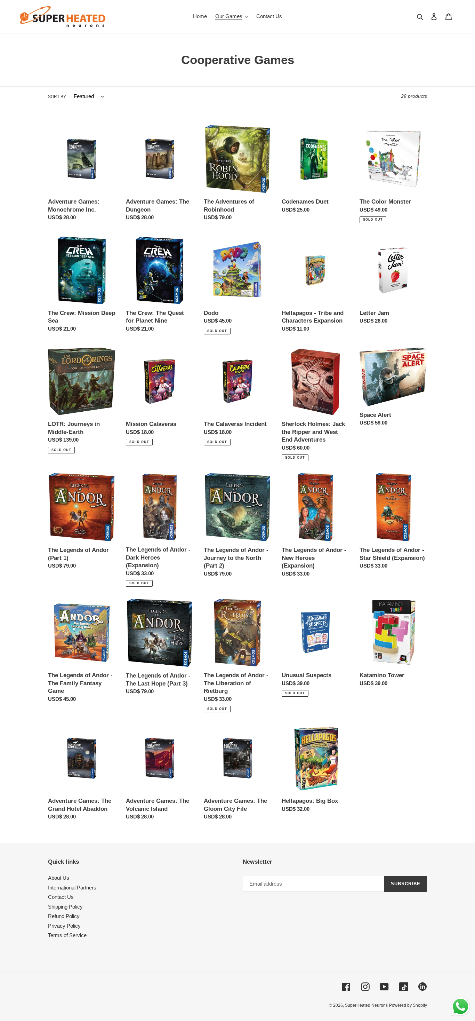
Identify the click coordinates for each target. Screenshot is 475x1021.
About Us (58, 878)
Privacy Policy (64, 926)
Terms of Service (67, 935)
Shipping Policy (65, 907)
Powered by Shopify (408, 1005)
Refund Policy (64, 916)
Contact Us (61, 897)
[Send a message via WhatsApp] (461, 1007)
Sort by (57, 96)
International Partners (72, 888)
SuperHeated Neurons (366, 1005)
